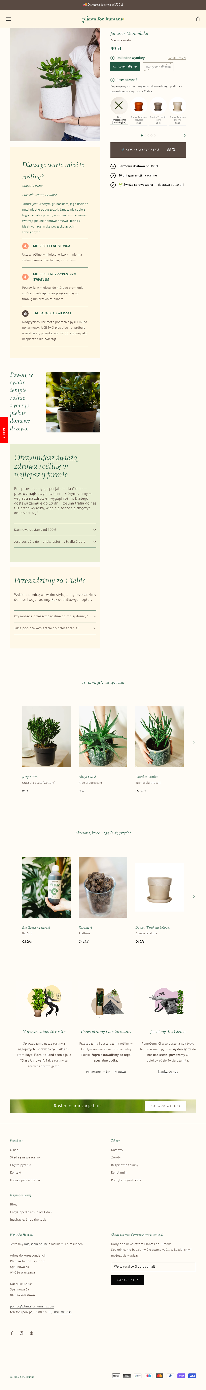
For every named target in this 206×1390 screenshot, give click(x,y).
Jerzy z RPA (30, 777)
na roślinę (137, 175)
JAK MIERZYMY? (177, 58)
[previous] (112, 135)
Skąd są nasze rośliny (25, 1157)
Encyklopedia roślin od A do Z (31, 1212)
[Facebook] (11, 1333)
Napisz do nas (168, 1072)
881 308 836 (63, 1312)
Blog (13, 1204)
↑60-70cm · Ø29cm (158, 67)
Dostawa (120, 1072)
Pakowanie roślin (98, 1072)
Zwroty (116, 1157)
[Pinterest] (31, 1333)
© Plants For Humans (22, 1377)
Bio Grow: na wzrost (36, 927)
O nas (14, 1150)
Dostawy (117, 1150)
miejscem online (36, 1244)
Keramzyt (85, 927)
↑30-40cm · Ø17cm (125, 67)
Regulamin (119, 1173)
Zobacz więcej (165, 1106)
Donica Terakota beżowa (152, 927)
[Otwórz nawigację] (8, 19)
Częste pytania (20, 1165)
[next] (184, 135)
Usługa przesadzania (25, 1180)
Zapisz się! (127, 1280)
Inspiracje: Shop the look (28, 1220)
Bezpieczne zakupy (124, 1165)
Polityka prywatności (126, 1180)
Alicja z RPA (87, 777)
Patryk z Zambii (146, 777)
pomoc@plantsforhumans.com (32, 1306)
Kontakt (15, 1173)
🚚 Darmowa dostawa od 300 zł (103, 4)
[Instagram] (21, 1333)
